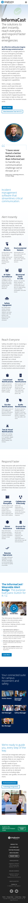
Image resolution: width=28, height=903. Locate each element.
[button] (26, 2)
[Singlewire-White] (14, 838)
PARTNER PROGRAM (14, 850)
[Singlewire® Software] (10, 2)
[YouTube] (16, 891)
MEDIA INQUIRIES (14, 852)
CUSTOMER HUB (14, 847)
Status (24, 897)
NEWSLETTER (14, 844)
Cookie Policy (18, 897)
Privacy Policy (10, 897)
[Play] (14, 608)
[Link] (8, 695)
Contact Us (14, 884)
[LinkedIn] (11, 891)
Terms (3, 897)
